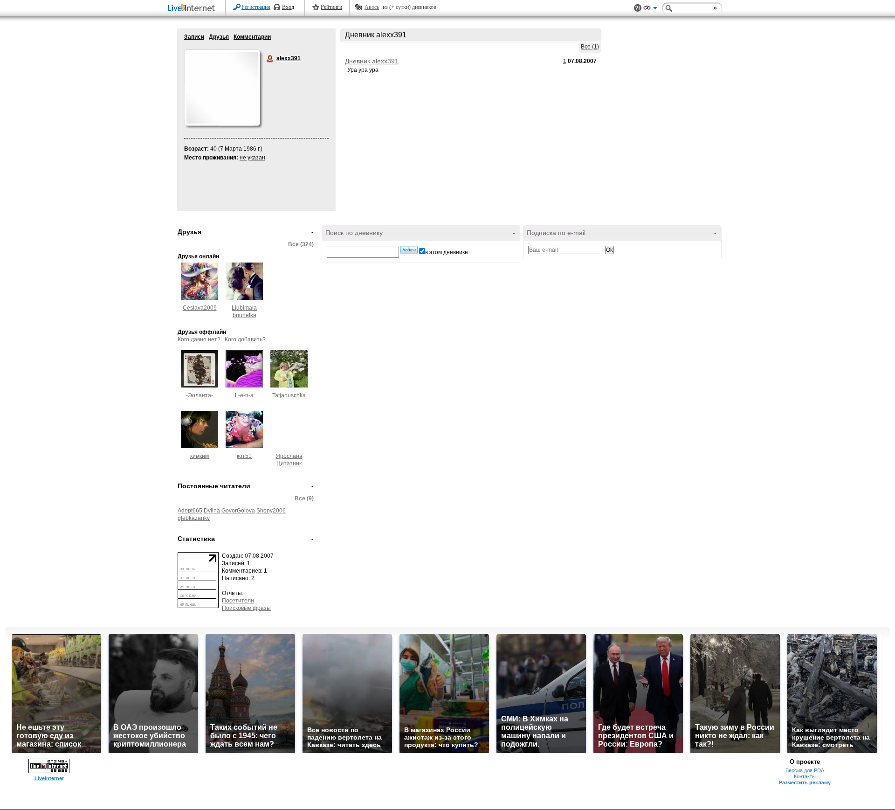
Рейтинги (331, 7)
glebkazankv (194, 518)
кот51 (244, 456)
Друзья (219, 37)
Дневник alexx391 (372, 61)
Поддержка (637, 8)
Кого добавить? (245, 339)
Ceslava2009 (200, 308)
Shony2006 (271, 510)
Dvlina (212, 510)
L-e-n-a (244, 395)
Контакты (805, 776)
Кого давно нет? (199, 339)
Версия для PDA (804, 770)
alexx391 (270, 58)
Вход (288, 7)
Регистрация (255, 7)
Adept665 (190, 510)
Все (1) (590, 46)
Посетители (238, 600)
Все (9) (304, 498)
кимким (199, 456)
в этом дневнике (446, 252)
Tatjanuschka (289, 395)
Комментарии (252, 37)
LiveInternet (193, 9)
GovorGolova (238, 510)
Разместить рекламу (805, 782)
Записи (194, 37)
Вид (650, 9)
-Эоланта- (199, 395)
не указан (252, 157)
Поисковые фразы (246, 608)
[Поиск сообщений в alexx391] (409, 250)
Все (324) (301, 244)
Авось (372, 7)
